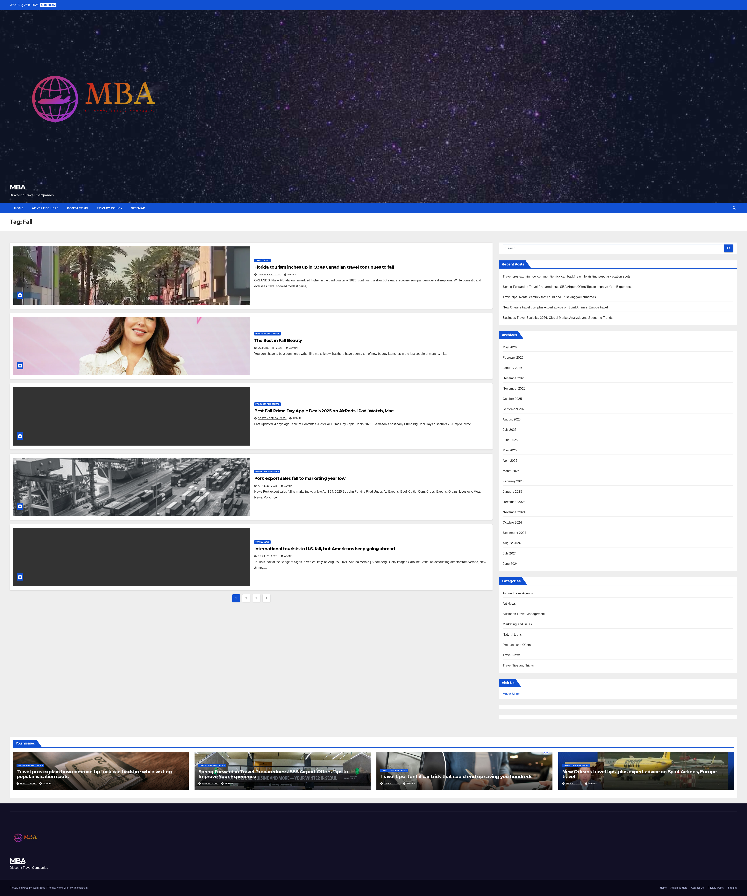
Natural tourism (513, 634)
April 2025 (510, 460)
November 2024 (514, 512)
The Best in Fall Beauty (278, 340)
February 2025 (513, 481)
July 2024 (509, 553)
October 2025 (512, 398)
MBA (17, 187)
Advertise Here (45, 208)
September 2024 (514, 532)
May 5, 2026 (392, 783)
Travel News (262, 260)
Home (18, 208)
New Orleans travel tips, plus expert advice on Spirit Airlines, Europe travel (555, 307)
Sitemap (138, 208)
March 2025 (511, 471)
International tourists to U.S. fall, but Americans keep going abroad (324, 548)
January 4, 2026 (269, 274)
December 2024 (514, 502)
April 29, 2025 (268, 485)
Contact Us (77, 208)
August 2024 (512, 543)
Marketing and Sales (267, 471)
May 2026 (510, 347)
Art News (509, 603)
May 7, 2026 (28, 783)
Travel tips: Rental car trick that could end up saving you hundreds (549, 297)
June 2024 (510, 563)
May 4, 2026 (574, 783)
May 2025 (510, 450)
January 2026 (512, 368)
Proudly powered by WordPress (28, 887)
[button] (734, 208)
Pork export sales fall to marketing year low (300, 478)
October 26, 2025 (270, 348)
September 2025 (514, 409)
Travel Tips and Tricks (518, 665)
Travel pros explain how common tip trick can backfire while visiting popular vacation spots (566, 276)
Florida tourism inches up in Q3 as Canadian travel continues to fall (324, 267)
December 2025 (514, 378)
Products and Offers (267, 334)
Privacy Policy (110, 208)
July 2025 (509, 429)
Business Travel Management (524, 614)
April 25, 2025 (268, 556)
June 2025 (510, 440)
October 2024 (512, 522)
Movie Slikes (511, 693)
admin (291, 274)
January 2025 (512, 491)
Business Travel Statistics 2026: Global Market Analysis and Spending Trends (558, 317)
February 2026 (513, 357)
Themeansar (80, 887)
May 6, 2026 (210, 783)
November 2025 (514, 388)
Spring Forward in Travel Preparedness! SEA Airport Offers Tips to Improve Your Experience (567, 286)
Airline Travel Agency (518, 593)
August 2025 (512, 419)
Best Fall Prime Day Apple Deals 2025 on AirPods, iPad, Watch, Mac (324, 410)
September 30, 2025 (272, 418)
